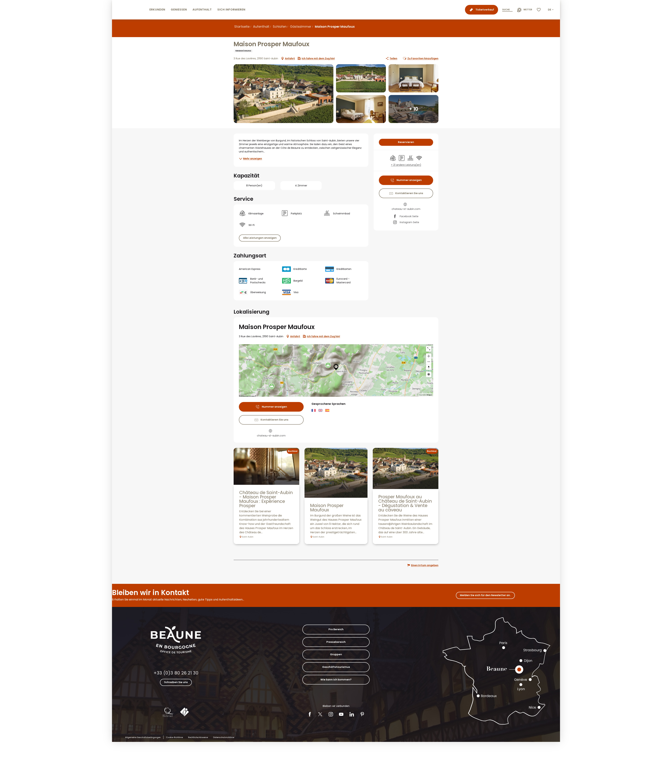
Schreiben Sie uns (176, 682)
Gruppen (336, 654)
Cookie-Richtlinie (174, 737)
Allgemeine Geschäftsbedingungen (143, 737)
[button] (551, 9)
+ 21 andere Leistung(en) (406, 165)
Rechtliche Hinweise (198, 737)
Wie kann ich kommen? (336, 679)
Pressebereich (336, 642)
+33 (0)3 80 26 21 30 (175, 673)
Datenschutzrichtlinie (223, 737)
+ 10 (413, 109)
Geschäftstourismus (336, 667)
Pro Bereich (336, 629)
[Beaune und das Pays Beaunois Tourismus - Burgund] (130, 9)
